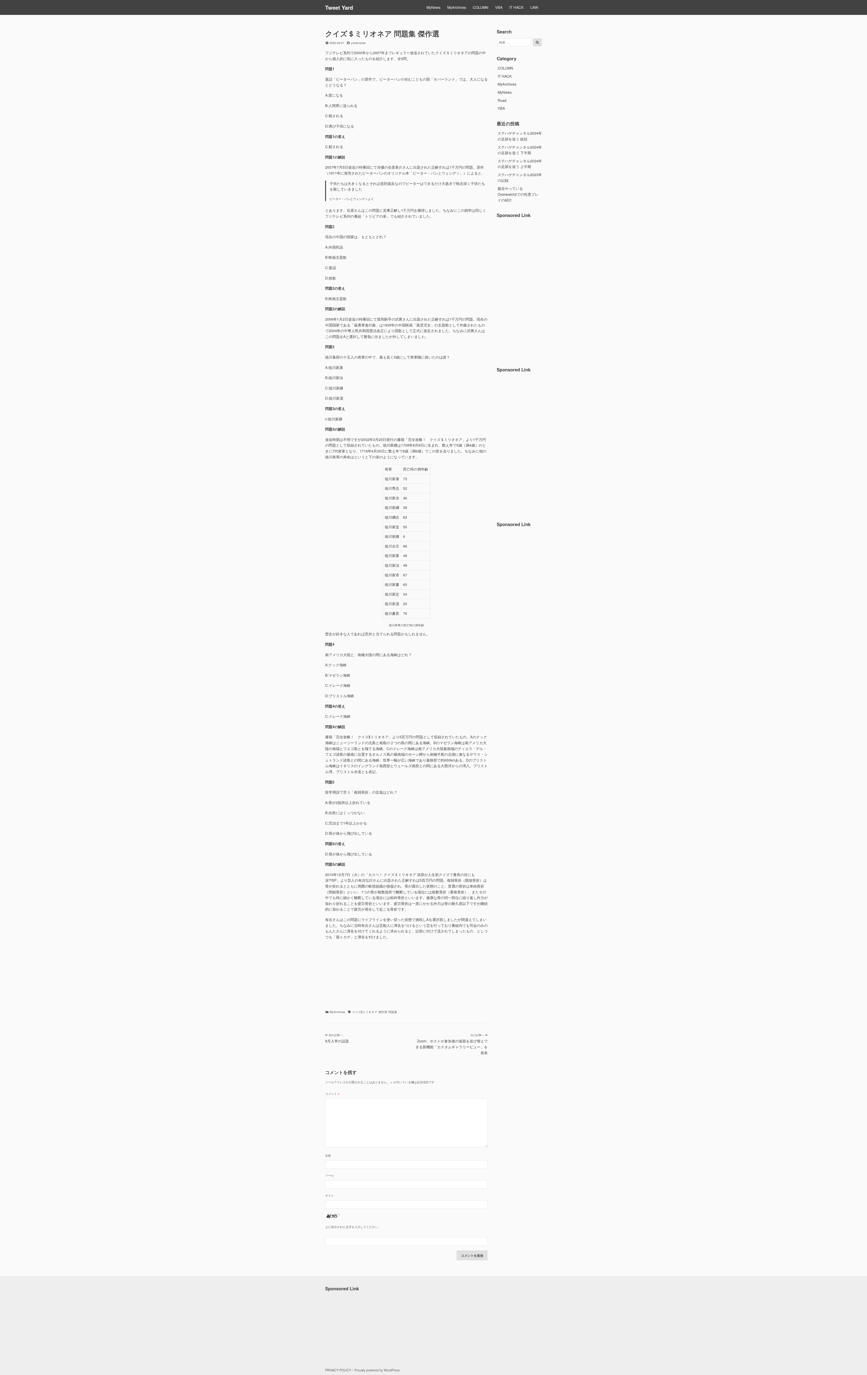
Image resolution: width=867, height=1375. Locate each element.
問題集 (392, 1012)
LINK (534, 7)
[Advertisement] (406, 975)
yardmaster (358, 43)
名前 (328, 1155)
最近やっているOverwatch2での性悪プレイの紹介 (518, 194)
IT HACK (516, 7)
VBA (499, 7)
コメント (332, 1093)
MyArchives (456, 7)
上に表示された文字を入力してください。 (353, 1227)
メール (329, 1175)
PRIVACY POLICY (338, 1370)
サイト (329, 1195)
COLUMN (480, 7)
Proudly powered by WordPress (377, 1370)
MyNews (433, 7)
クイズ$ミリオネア (364, 1012)
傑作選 (382, 1012)
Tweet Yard (339, 7)
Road (502, 100)
